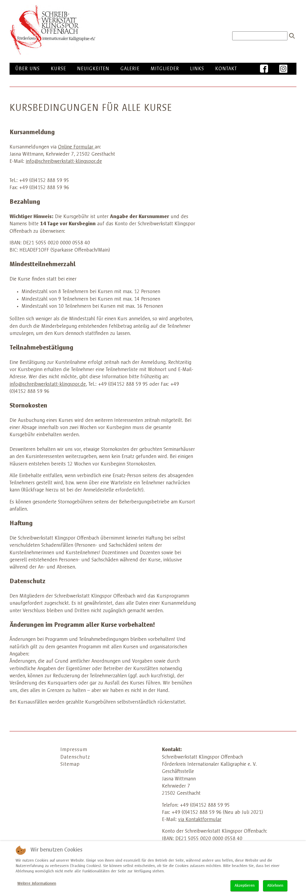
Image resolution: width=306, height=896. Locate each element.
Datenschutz (75, 757)
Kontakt (226, 69)
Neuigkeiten (93, 69)
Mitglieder (165, 69)
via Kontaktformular (199, 820)
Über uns (27, 69)
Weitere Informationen (36, 884)
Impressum (73, 750)
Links (197, 69)
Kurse (58, 69)
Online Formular (75, 147)
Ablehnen (275, 886)
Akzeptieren (245, 886)
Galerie (130, 69)
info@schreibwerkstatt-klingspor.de (64, 161)
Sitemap (70, 764)
